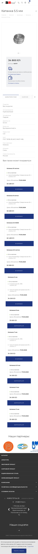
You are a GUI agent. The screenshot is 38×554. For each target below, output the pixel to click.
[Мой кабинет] (25, 3)
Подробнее (30, 546)
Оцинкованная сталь (9, 473)
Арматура (5, 460)
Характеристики (11, 97)
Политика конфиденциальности (14, 487)
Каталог (4, 455)
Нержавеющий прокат (10, 478)
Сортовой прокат (8, 469)
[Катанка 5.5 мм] (19, 38)
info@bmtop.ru (20, 502)
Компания (5, 482)
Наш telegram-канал (19, 530)
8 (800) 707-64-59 (13, 498)
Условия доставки (14, 74)
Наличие (25, 97)
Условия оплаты (13, 83)
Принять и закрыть (19, 550)
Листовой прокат (8, 464)
